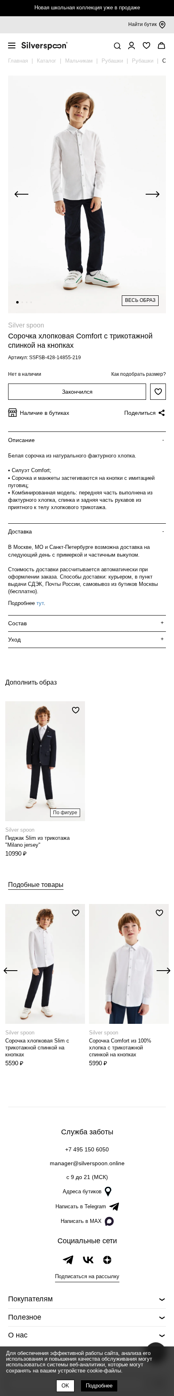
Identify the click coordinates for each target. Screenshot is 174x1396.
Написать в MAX (81, 1221)
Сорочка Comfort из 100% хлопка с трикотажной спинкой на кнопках (120, 1048)
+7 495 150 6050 (87, 1149)
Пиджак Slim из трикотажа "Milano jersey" (37, 841)
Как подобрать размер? (138, 374)
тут (40, 603)
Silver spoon (26, 325)
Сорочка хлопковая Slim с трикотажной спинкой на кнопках (37, 1048)
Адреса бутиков (82, 1191)
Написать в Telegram (80, 1206)
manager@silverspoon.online (87, 1163)
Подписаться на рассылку (87, 1276)
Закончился (77, 391)
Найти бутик (142, 24)
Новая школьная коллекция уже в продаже (87, 7)
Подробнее (99, 1386)
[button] (17, 302)
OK (65, 1386)
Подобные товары (36, 884)
